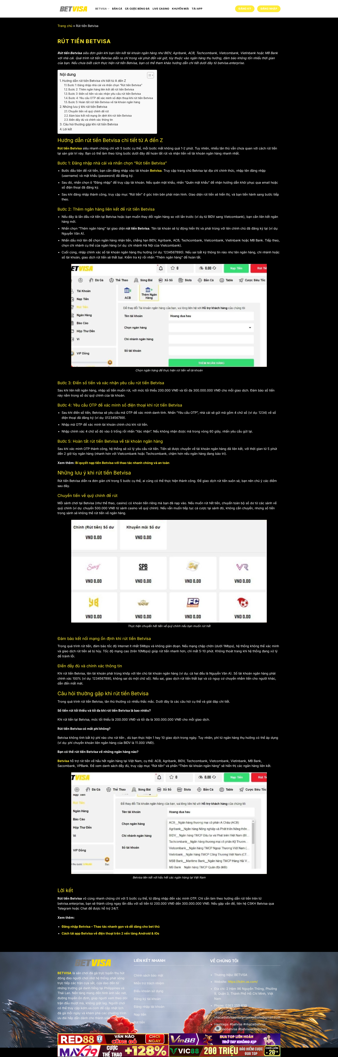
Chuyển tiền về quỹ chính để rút (89, 111)
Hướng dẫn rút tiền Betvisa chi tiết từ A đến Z (94, 81)
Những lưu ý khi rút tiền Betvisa (85, 107)
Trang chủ (65, 26)
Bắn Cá (117, 8)
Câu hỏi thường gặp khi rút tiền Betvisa (90, 124)
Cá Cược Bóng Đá (137, 8)
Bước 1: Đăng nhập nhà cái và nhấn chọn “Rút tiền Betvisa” (105, 85)
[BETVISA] (73, 9)
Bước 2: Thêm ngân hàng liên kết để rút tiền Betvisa (101, 89)
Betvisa (101, 8)
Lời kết (67, 129)
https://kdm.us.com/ (243, 982)
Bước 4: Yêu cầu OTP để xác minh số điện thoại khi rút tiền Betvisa (111, 98)
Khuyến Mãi (180, 8)
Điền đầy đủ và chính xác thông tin (91, 119)
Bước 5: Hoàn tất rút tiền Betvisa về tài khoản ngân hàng (104, 102)
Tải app (197, 8)
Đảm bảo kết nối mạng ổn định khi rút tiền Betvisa (100, 115)
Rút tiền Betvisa (70, 148)
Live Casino (161, 8)
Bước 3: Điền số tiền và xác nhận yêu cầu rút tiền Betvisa (104, 93)
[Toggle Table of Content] (148, 75)
